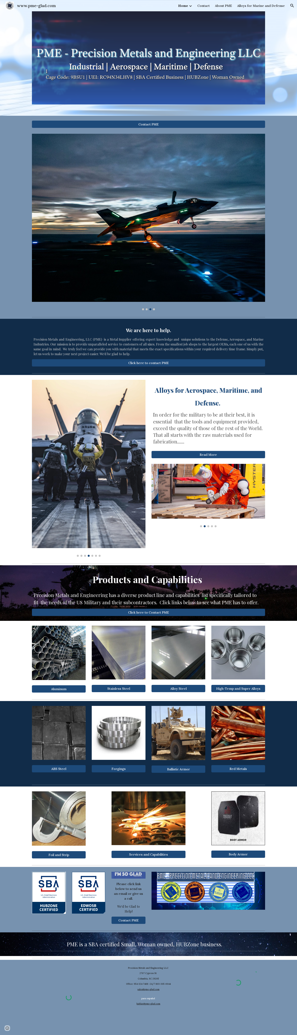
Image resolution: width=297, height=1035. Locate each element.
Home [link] (183, 6)
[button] (292, 6)
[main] (148, 341)
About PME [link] (223, 6)
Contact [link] (203, 6)
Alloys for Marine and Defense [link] (261, 6)
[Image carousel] (148, 222)
